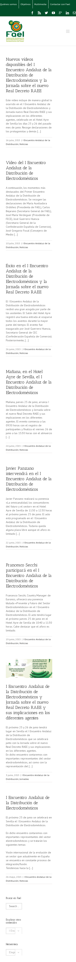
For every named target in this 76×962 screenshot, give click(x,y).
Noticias (23, 144)
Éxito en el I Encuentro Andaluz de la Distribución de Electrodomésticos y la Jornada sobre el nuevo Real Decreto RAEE (27, 279)
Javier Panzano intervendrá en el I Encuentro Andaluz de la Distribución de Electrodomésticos (29, 479)
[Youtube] (53, 12)
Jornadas (24, 779)
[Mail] (74, 12)
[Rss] (39, 12)
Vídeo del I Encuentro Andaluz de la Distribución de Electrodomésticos (26, 170)
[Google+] (60, 12)
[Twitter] (46, 12)
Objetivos (25, 4)
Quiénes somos (8, 4)
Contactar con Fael (60, 4)
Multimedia (40, 4)
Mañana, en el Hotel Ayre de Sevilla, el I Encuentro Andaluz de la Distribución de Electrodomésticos (29, 382)
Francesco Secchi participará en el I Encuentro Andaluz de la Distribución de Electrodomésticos (29, 575)
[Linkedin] (67, 12)
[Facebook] (32, 12)
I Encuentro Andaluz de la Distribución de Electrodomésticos (27, 803)
